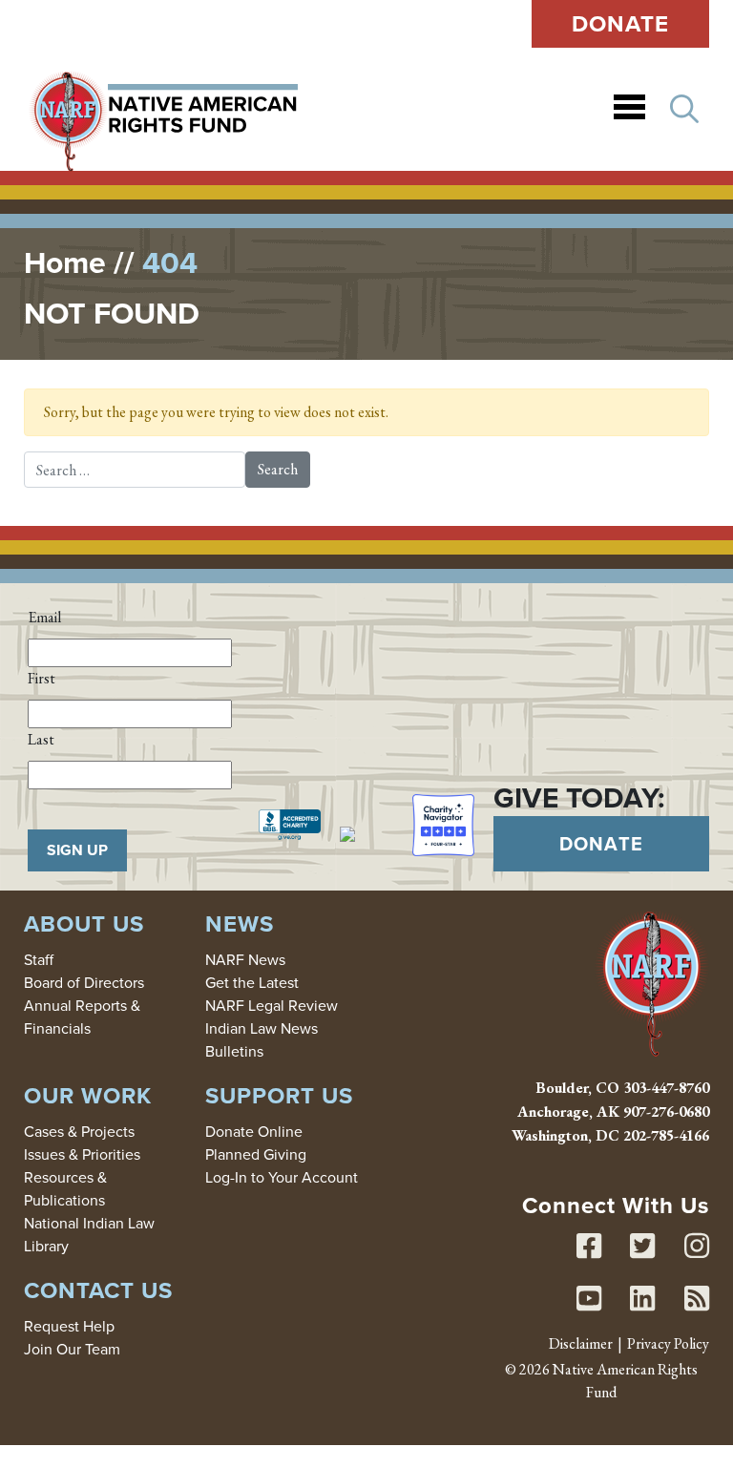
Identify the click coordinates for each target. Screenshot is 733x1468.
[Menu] (629, 109)
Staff (38, 959)
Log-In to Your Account (281, 1176)
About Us (84, 923)
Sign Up (77, 850)
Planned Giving (255, 1153)
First (41, 678)
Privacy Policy (668, 1343)
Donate (621, 23)
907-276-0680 (666, 1111)
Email (44, 617)
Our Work (88, 1095)
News (239, 923)
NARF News (245, 959)
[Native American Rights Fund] (164, 109)
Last (41, 739)
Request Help (69, 1325)
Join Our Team (72, 1348)
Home (65, 262)
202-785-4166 (666, 1135)
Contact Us (98, 1290)
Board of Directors (84, 982)
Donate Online (254, 1131)
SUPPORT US (279, 1095)
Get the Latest (252, 982)
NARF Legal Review (271, 1005)
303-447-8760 (666, 1088)
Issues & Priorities (82, 1153)
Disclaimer (581, 1343)
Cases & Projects (79, 1131)
